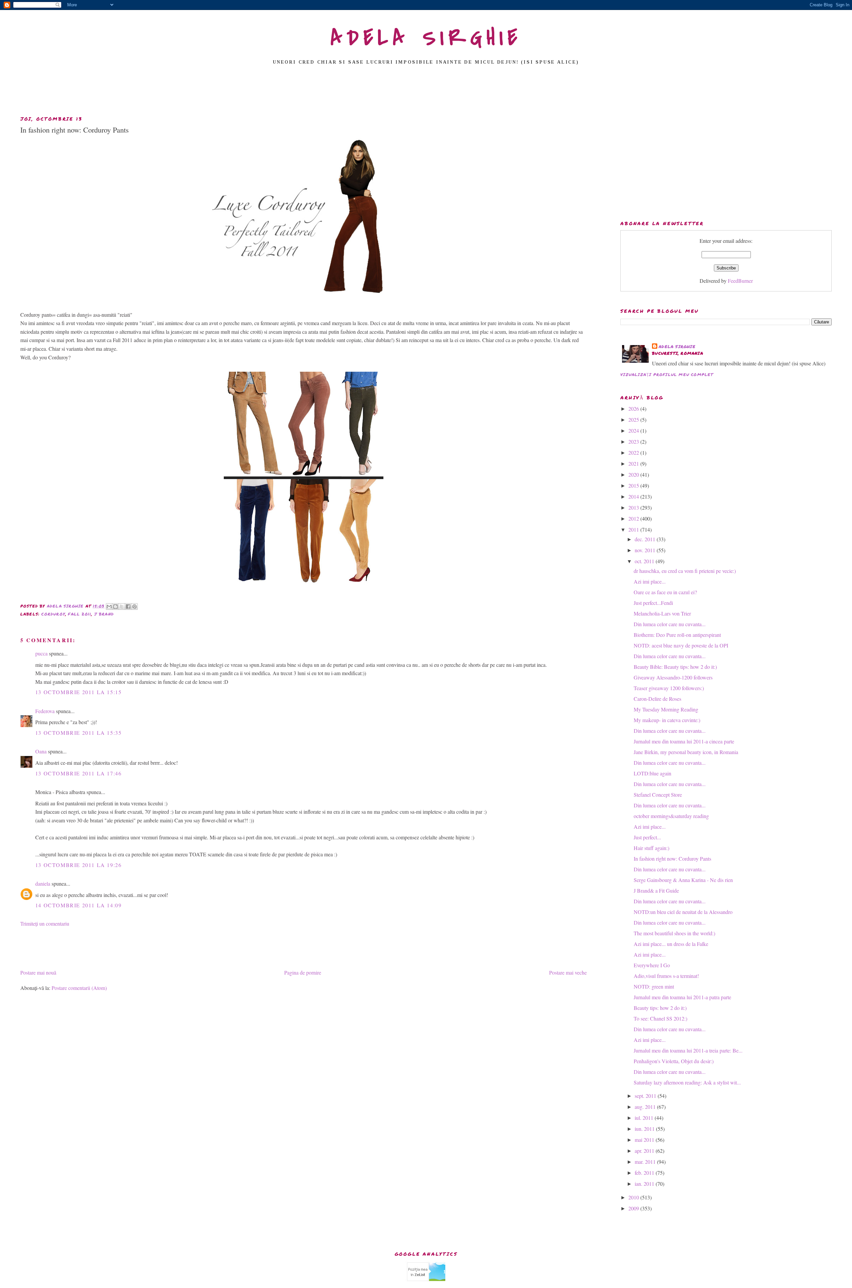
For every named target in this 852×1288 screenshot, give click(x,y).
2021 (634, 463)
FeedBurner (740, 280)
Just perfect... (647, 837)
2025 (634, 419)
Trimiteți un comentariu (44, 923)
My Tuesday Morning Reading (666, 709)
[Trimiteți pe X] (121, 606)
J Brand (104, 614)
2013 (634, 507)
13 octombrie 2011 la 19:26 (78, 864)
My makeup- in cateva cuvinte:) (667, 719)
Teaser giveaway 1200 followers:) (669, 687)
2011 (634, 529)
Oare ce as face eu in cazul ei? (665, 592)
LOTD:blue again (652, 773)
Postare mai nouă (38, 972)
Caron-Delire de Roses (657, 698)
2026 (634, 408)
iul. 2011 (645, 1117)
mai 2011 (645, 1139)
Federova (45, 710)
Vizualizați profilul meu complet (666, 374)
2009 (634, 1208)
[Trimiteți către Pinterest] (134, 606)
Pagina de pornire (302, 972)
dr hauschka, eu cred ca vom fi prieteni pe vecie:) (685, 570)
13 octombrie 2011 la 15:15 (78, 691)
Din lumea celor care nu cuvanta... (670, 624)
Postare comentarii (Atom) (79, 987)
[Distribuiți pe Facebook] (128, 606)
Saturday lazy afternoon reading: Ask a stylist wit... (687, 1082)
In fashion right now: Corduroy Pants (672, 858)
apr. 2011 (645, 1150)
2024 (634, 430)
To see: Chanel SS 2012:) (660, 1018)
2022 (634, 452)
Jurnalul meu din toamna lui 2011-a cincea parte (684, 741)
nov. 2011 (646, 550)
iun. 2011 (645, 1128)
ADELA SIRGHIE (426, 38)
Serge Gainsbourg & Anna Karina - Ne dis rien (683, 879)
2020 (634, 474)
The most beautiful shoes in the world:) (674, 933)
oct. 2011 (645, 561)
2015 (634, 485)
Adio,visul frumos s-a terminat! (666, 975)
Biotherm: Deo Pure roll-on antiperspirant (677, 634)
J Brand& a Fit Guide (656, 890)
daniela (42, 883)
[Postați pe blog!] (115, 606)
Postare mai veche (568, 972)
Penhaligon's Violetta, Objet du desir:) (674, 1061)
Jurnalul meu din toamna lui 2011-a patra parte (682, 997)
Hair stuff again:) (651, 847)
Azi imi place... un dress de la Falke (671, 943)
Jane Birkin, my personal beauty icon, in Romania (686, 751)
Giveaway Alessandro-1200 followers (673, 677)
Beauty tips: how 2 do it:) (660, 1007)
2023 (634, 441)
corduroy (53, 614)
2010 (634, 1197)
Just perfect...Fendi (653, 602)
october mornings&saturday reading (671, 815)
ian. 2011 (645, 1183)
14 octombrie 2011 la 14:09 (78, 905)
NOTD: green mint (654, 986)
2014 (634, 496)
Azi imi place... (650, 581)
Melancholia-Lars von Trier (662, 613)
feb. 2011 (645, 1172)
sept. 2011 (646, 1095)
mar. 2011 (646, 1161)
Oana (41, 751)
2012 (634, 518)
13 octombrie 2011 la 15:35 (78, 732)
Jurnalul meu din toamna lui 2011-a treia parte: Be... (688, 1050)
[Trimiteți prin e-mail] (109, 606)
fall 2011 (79, 614)
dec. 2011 (646, 539)
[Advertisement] (426, 92)
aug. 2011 (646, 1106)
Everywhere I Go (652, 965)
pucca (41, 653)
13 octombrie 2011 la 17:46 (78, 773)
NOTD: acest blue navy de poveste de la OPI (681, 645)
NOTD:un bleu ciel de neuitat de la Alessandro (683, 911)
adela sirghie (677, 346)
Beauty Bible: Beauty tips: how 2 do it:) (675, 666)
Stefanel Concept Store (658, 794)
